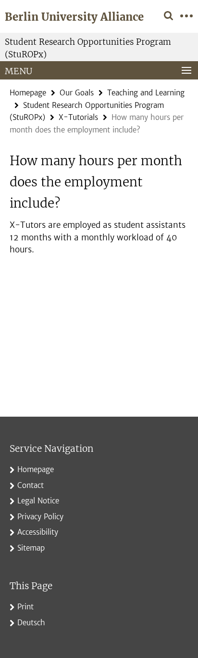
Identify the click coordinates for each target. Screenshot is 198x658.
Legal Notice (38, 500)
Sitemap (31, 548)
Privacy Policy (40, 516)
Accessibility (37, 532)
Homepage (28, 92)
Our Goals (77, 92)
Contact (30, 485)
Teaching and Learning (146, 92)
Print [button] (25, 606)
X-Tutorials (78, 117)
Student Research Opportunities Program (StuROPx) (88, 48)
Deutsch (31, 622)
